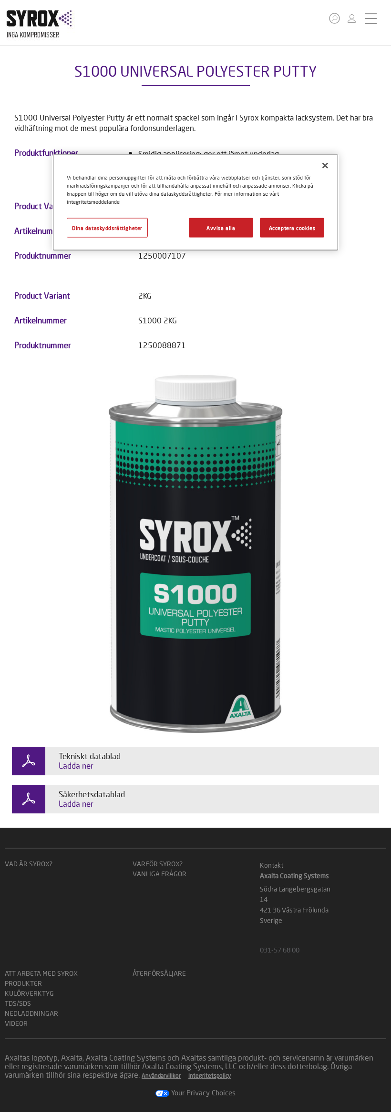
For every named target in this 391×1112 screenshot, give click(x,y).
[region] (195, 202)
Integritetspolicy (209, 1075)
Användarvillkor (161, 1075)
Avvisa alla (220, 227)
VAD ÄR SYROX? (28, 863)
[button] (334, 18)
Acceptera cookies (292, 227)
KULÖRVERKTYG (29, 993)
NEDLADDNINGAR (31, 1013)
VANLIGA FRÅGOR (159, 873)
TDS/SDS (18, 1003)
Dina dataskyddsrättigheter (107, 227)
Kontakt (271, 865)
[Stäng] (325, 165)
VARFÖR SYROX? (158, 863)
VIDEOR (16, 1023)
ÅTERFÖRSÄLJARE (159, 973)
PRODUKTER (23, 983)
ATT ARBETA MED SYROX (41, 973)
